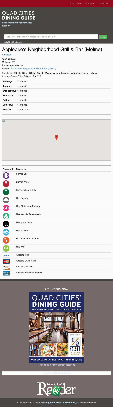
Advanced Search (13, 41)
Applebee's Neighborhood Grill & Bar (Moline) (33, 68)
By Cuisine (75, 3)
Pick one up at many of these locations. (56, 364)
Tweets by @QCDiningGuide (56, 372)
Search (103, 37)
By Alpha (89, 3)
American (6, 54)
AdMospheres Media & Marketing (58, 402)
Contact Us (103, 3)
